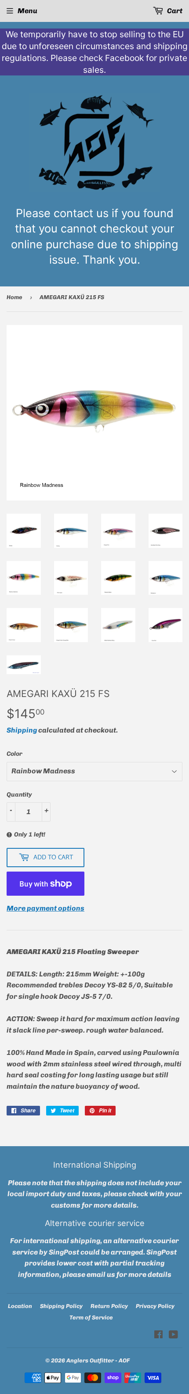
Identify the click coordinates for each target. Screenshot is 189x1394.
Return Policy (109, 1306)
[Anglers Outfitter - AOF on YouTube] (173, 1335)
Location (20, 1306)
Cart (174, 11)
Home (14, 297)
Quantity (19, 794)
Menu (27, 11)
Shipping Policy (61, 1306)
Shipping (22, 730)
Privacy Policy (155, 1306)
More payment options (45, 908)
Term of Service (91, 1317)
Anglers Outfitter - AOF (98, 1360)
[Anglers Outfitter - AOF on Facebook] (158, 1335)
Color (14, 754)
